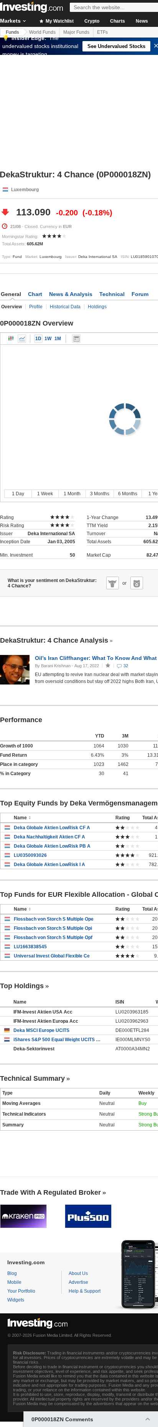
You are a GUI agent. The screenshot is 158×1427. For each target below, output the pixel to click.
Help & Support (84, 1291)
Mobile (14, 1282)
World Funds (42, 32)
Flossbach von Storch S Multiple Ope (54, 919)
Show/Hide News (76, 338)
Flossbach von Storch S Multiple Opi (53, 928)
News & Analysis (70, 294)
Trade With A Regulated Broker (50, 1192)
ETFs (102, 32)
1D (38, 338)
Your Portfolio (21, 1291)
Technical (112, 294)
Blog (12, 1273)
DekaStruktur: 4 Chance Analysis (54, 640)
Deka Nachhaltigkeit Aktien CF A (49, 837)
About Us (78, 1273)
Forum (140, 294)
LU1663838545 (30, 946)
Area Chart (22, 338)
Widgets (15, 1300)
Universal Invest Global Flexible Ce (52, 956)
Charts (117, 21)
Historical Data (65, 306)
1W (47, 338)
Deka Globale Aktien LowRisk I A (49, 864)
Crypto (91, 21)
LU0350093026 (30, 855)
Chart (35, 294)
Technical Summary (32, 1078)
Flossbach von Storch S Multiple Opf (53, 937)
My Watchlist (59, 21)
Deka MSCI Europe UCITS (41, 1030)
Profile (36, 306)
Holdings (97, 306)
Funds (12, 32)
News (142, 21)
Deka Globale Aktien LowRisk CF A (52, 827)
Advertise (78, 1282)
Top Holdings (22, 986)
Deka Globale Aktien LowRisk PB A (52, 846)
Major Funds (76, 32)
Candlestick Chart (11, 338)
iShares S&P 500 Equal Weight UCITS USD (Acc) (58, 1039)
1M (57, 338)
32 (125, 666)
